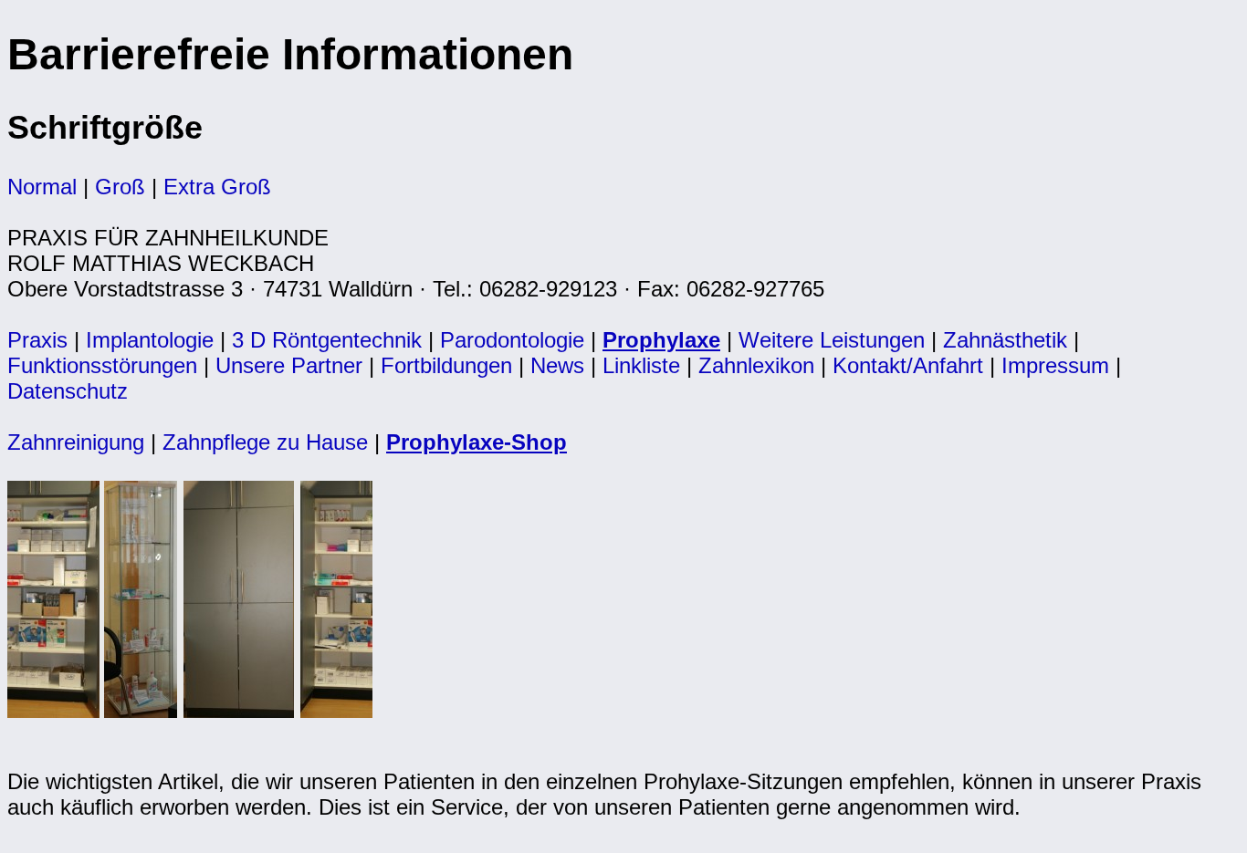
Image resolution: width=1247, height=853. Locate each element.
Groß (120, 186)
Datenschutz (67, 391)
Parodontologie (512, 340)
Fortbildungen (446, 365)
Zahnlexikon (756, 365)
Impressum (1055, 365)
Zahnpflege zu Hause (265, 442)
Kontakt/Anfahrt (908, 365)
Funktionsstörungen (102, 365)
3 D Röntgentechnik (327, 340)
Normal (42, 186)
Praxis (37, 340)
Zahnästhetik (1005, 340)
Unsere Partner (288, 365)
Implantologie (150, 340)
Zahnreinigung (75, 442)
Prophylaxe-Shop (476, 442)
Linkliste (641, 365)
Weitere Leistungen (832, 340)
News (557, 365)
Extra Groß (217, 186)
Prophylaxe (661, 340)
